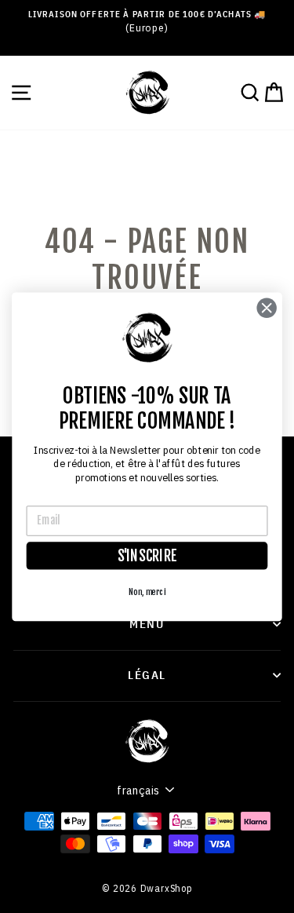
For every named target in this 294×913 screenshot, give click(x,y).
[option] (147, 21)
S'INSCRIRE (147, 555)
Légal (147, 674)
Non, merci (147, 591)
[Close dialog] (267, 307)
